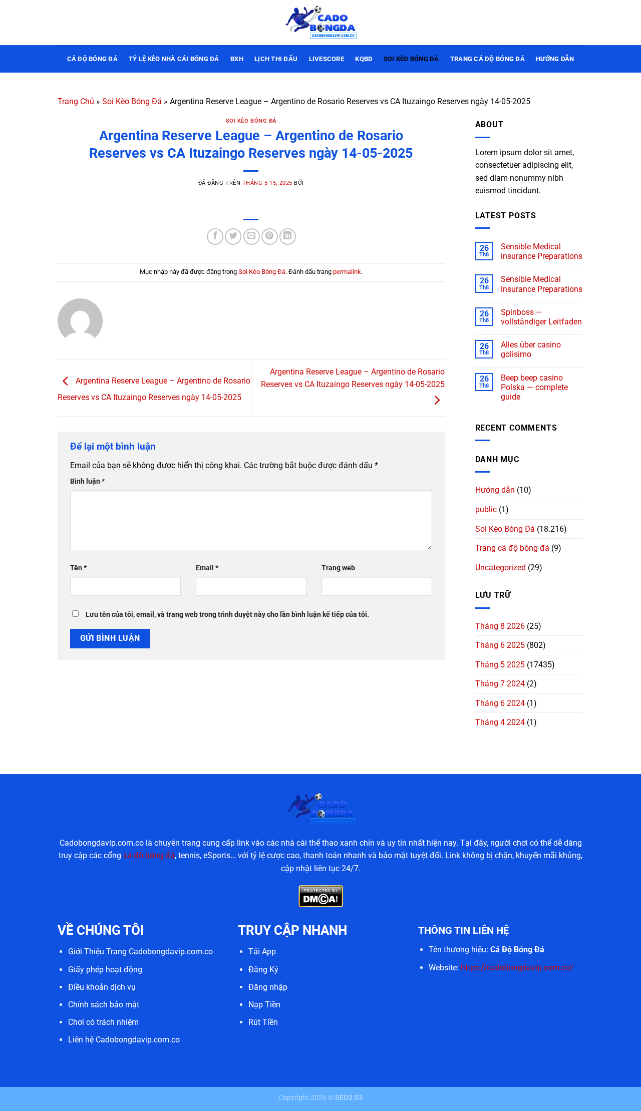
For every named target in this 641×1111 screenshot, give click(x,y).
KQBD (363, 59)
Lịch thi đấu (275, 59)
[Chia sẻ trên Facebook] (215, 236)
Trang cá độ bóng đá (487, 59)
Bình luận (87, 481)
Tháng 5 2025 (500, 664)
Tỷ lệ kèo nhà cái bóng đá (174, 59)
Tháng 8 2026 (500, 626)
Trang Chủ (76, 101)
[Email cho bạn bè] (251, 236)
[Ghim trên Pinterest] (269, 236)
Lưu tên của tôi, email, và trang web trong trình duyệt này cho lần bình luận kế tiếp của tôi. (227, 614)
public (486, 509)
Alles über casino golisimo (531, 349)
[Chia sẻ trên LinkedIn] (287, 236)
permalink (347, 271)
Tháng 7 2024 (500, 683)
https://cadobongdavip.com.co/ (517, 967)
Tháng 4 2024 (500, 722)
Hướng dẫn (555, 59)
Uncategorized (500, 567)
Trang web (338, 568)
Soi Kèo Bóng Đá (411, 59)
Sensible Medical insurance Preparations (541, 251)
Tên (78, 568)
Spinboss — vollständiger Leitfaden (541, 316)
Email (207, 568)
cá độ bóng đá (149, 855)
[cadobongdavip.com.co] (320, 22)
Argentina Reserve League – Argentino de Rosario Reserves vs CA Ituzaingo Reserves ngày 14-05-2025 (353, 378)
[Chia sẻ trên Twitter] (233, 236)
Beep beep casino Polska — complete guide (534, 387)
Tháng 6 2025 (500, 645)
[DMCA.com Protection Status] (320, 896)
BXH (236, 59)
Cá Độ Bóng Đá (92, 59)
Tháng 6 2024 (500, 703)
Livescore (326, 59)
